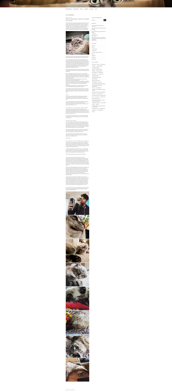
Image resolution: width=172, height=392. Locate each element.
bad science (94, 64)
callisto (98, 64)
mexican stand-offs (100, 93)
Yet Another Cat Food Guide (80, 3)
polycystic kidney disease (96, 98)
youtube (93, 111)
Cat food (93, 47)
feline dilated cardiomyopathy (96, 77)
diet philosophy (100, 72)
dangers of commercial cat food (97, 69)
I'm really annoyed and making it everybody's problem (98, 90)
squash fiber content (95, 108)
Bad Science (93, 45)
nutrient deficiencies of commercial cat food (98, 95)
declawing (93, 70)
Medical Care (94, 55)
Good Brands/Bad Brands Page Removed (98, 25)
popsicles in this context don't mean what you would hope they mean (98, 100)
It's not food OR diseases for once (97, 52)
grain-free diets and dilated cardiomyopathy (98, 83)
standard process (102, 108)
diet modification (94, 72)
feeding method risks (95, 75)
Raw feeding (93, 57)
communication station (95, 67)
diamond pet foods (99, 70)
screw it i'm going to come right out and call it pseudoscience (98, 106)
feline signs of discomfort (96, 80)
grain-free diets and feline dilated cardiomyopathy (97, 86)
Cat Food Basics (102, 64)
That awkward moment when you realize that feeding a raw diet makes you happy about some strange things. (99, 38)
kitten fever (94, 93)
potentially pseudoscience (96, 102)
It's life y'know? (94, 50)
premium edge (103, 102)
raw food (93, 104)
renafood (97, 104)
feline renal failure (94, 78)
